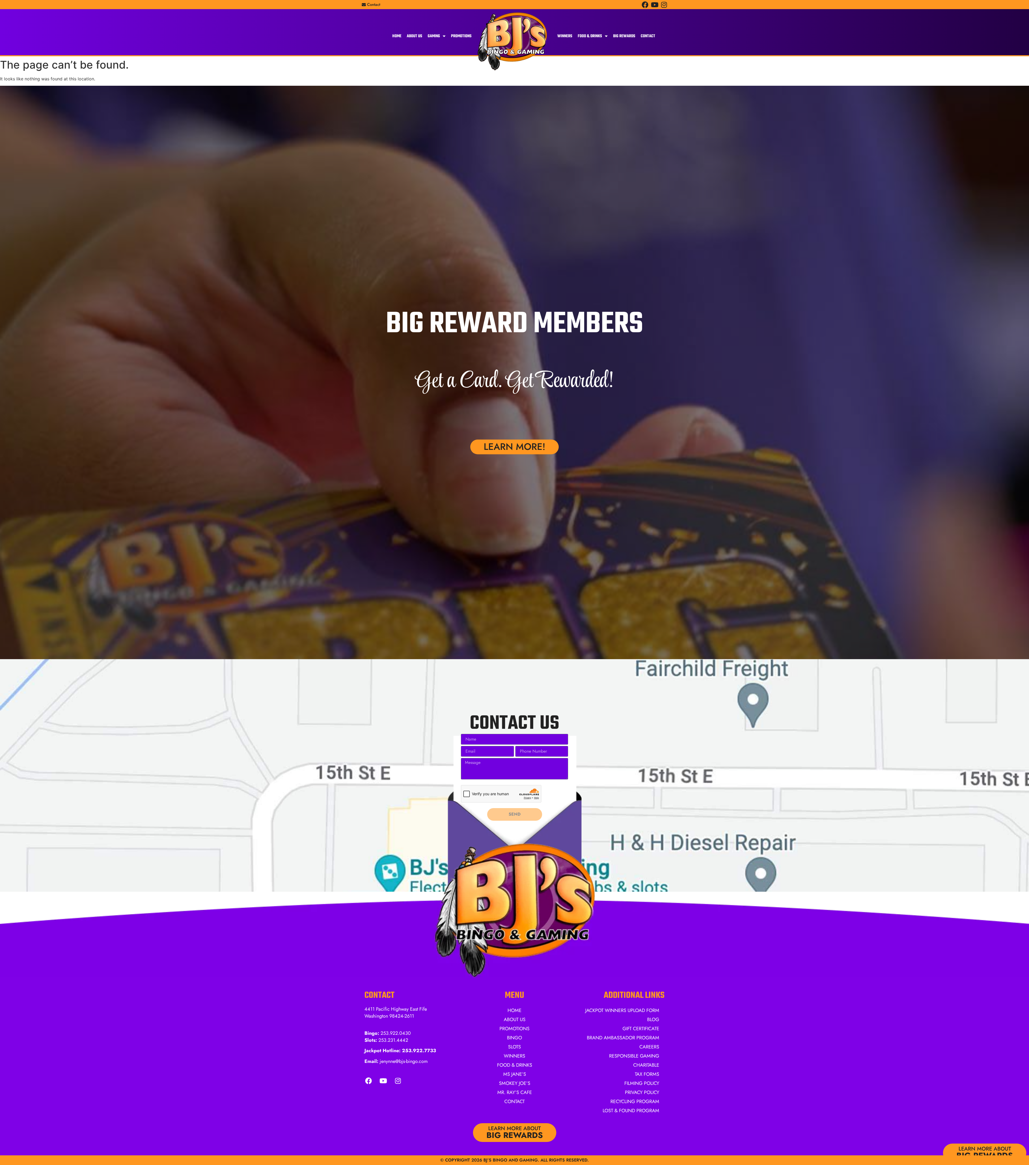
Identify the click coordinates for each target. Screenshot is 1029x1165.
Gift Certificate (640, 1028)
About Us (414, 36)
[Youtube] (654, 4)
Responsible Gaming (634, 1055)
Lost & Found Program (631, 1110)
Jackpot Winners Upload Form (622, 1010)
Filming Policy (641, 1083)
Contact (648, 36)
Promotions (461, 36)
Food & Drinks (590, 36)
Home (396, 36)
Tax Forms (647, 1074)
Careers (649, 1046)
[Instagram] (664, 4)
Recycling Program (634, 1101)
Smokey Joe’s (514, 1083)
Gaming (434, 36)
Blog (653, 1019)
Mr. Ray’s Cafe (514, 1092)
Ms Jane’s (514, 1074)
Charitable (646, 1065)
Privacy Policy (642, 1092)
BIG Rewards (624, 36)
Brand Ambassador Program (623, 1037)
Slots (514, 1046)
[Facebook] (645, 4)
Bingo (514, 1037)
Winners (564, 36)
